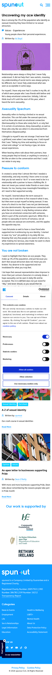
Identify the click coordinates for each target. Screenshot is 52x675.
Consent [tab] (9, 296)
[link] (16, 572)
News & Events (8, 610)
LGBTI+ (30, 615)
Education (6, 632)
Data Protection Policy (36, 628)
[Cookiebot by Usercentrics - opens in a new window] (38, 289)
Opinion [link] (6, 465)
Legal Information (9, 628)
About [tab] (42, 296)
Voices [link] (15, 465)
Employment (7, 615)
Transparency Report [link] (11, 596)
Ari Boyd (18, 39)
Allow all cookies (26, 370)
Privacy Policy (18, 668)
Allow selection (26, 377)
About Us (31, 624)
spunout (18, 416)
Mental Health (33, 619)
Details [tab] (26, 296)
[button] (47, 5)
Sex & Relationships (10, 624)
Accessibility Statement (37, 632)
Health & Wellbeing (35, 610)
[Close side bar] (4, 640)
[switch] (45, 344)
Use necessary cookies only (26, 384)
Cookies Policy (34, 668)
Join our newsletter (11, 655)
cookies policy (9, 326)
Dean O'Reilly (20, 479)
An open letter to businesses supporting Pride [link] (24, 472)
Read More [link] (6, 427)
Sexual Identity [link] (9, 404)
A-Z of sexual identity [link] (14, 410)
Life (3, 619)
